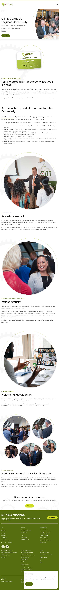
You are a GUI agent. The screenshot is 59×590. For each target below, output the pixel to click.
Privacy (7, 581)
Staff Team (23, 535)
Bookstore (3, 557)
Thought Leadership (25, 557)
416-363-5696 (4, 537)
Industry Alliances (24, 566)
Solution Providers (24, 559)
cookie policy (38, 577)
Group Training (4, 554)
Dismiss (29, 584)
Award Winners (24, 537)
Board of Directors (24, 534)
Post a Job (23, 561)
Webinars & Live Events (44, 552)
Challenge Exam (43, 537)
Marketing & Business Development (28, 555)
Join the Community (24, 529)
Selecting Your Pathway (44, 533)
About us (3, 529)
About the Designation (44, 529)
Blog (41, 562)
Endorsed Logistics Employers (27, 567)
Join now (6, 35)
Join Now (29, 505)
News (41, 559)
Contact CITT (52, 517)
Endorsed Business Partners (26, 569)
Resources (42, 560)
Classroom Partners (44, 539)
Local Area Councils (25, 539)
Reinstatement (43, 542)
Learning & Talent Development (27, 552)
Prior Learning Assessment (45, 540)
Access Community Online (26, 530)
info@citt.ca (3, 535)
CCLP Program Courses (6, 555)
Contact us (3, 530)
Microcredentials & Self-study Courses (9, 552)
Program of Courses (44, 535)
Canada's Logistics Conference (46, 554)
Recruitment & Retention (26, 554)
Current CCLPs (24, 532)
